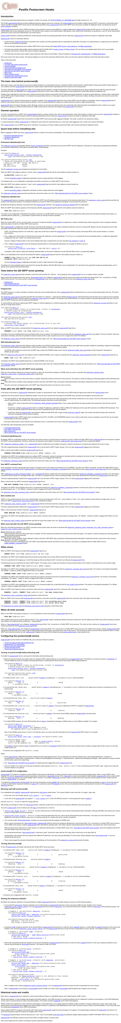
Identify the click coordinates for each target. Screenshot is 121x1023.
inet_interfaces (73, 241)
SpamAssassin (86, 54)
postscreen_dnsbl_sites (11, 345)
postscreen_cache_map (96, 200)
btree (29, 949)
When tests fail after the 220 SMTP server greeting (20, 432)
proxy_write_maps (19, 965)
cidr (10, 156)
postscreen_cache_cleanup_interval (16, 906)
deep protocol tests (37, 277)
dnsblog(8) (57, 1001)
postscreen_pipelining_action (13, 461)
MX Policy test (8, 139)
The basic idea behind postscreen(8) (15, 64)
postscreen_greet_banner (12, 297)
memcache (18, 905)
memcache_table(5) (74, 412)
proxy (17, 954)
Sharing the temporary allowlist (65, 205)
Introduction (8, 63)
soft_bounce (43, 792)
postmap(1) (53, 746)
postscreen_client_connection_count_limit (17, 595)
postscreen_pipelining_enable (14, 444)
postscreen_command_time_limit (75, 569)
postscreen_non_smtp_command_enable (18, 474)
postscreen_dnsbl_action (11, 364)
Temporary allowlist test (11, 137)
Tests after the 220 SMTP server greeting (17, 71)
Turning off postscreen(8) (12, 647)
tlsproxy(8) (51, 776)
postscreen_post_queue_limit (34, 606)
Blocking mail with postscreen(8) (14, 646)
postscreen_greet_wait (11, 274)
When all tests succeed (11, 74)
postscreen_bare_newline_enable (15, 504)
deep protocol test (76, 441)
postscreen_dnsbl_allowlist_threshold (46, 403)
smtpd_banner (72, 297)
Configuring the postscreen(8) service (16, 76)
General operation (10, 66)
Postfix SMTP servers (59, 46)
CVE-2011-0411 (58, 1014)
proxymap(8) (26, 944)
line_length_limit (72, 584)
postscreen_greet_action (11, 339)
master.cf (43, 678)
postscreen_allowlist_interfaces (21, 248)
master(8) (76, 927)
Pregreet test (8, 282)
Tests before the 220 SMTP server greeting (17, 69)
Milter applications (86, 46)
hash (26, 746)
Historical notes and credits (12, 77)
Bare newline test (9, 431)
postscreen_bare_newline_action (14, 520)
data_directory (43, 935)
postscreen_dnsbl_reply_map (77, 350)
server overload (6, 26)
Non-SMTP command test (12, 429)
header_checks (58, 49)
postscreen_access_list (11, 145)
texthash (37, 737)
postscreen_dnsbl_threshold (81, 355)
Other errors (8, 72)
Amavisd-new (76, 54)
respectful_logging (15, 178)
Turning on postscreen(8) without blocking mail (19, 643)
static (54, 248)
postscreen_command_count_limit (82, 577)
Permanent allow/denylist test (13, 135)
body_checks (70, 49)
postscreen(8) (12, 23)
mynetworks (55, 309)
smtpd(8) (54, 782)
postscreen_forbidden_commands (55, 469)
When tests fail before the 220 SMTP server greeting (71, 193)
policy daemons (72, 46)
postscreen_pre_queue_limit (13, 606)
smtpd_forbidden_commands (10, 469)
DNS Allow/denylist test (11, 283)
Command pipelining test (12, 428)
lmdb (13, 927)
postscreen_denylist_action (12, 193)
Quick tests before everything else (15, 68)
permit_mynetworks (37, 145)
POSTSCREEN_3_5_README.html (62, 20)
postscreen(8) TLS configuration (14, 644)
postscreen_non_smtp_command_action (16, 492)
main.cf (15, 153)
